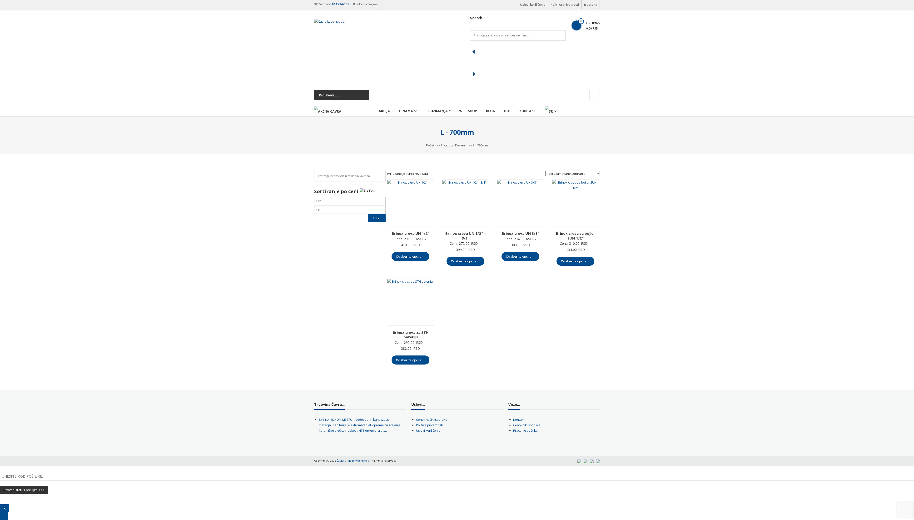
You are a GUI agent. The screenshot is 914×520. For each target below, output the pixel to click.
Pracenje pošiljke (525, 430)
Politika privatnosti (565, 4)
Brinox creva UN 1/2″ (410, 233)
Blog (490, 111)
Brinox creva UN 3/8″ (520, 233)
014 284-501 (340, 4)
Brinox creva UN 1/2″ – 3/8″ (465, 235)
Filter (377, 218)
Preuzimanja (436, 111)
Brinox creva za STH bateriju (410, 335)
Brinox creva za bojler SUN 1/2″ (575, 235)
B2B (507, 111)
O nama (406, 111)
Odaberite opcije (409, 256)
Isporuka (590, 4)
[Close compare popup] (4, 516)
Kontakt (527, 111)
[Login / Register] (595, 95)
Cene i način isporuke (431, 419)
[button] (518, 51)
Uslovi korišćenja (533, 4)
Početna (432, 145)
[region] (518, 63)
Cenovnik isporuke (526, 425)
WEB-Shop (468, 111)
